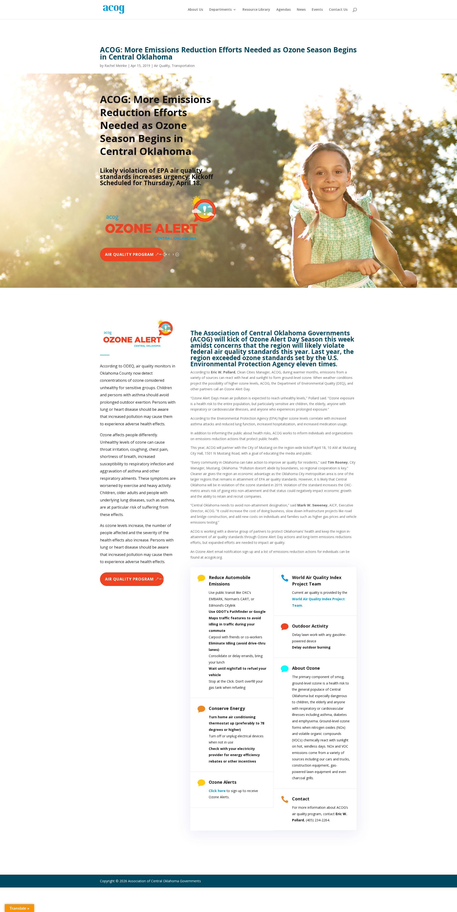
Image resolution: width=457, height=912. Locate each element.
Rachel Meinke (115, 65)
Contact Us (338, 10)
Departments (220, 10)
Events (317, 10)
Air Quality (162, 65)
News (301, 10)
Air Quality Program (129, 254)
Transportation (183, 65)
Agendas (283, 10)
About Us (195, 10)
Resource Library (256, 10)
